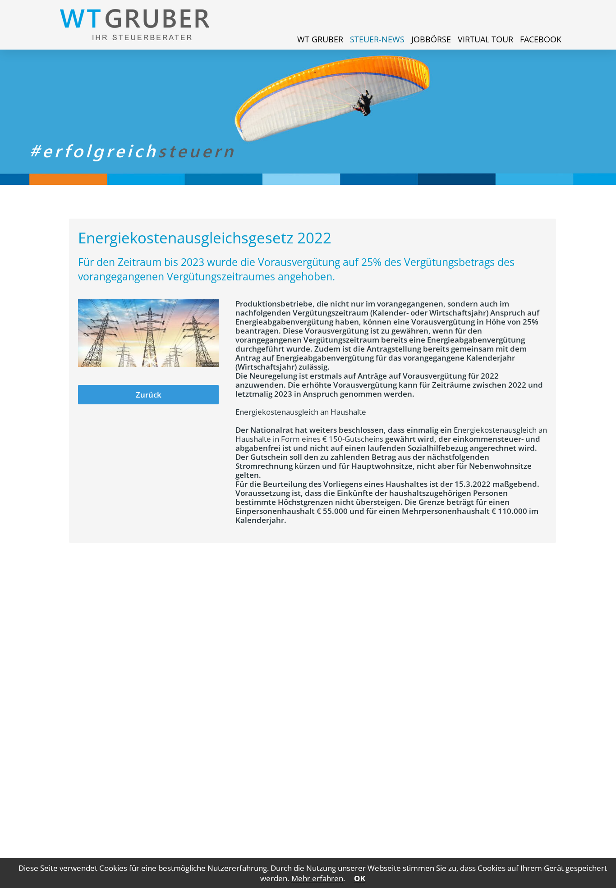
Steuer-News (377, 39)
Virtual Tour (485, 39)
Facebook (540, 39)
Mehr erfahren (317, 878)
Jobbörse (431, 39)
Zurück (148, 394)
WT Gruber (320, 39)
